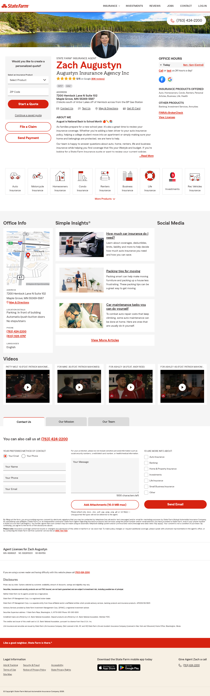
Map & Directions (19, 302)
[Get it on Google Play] (129, 667)
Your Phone (32, 456)
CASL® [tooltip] (68, 86)
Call (161, 70)
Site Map (7, 674)
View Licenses (167, 117)
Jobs (170, 6)
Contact (186, 6)
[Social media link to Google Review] (170, 79)
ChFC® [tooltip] (60, 86)
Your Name (11, 466)
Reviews (154, 6)
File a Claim (28, 126)
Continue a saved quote (28, 115)
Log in (202, 6)
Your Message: (81, 462)
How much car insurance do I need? (127, 235)
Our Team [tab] (109, 421)
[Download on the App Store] (107, 667)
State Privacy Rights (61, 670)
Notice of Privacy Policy (34, 670)
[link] (15, 6)
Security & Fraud (31, 665)
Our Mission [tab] (66, 421)
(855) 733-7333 (61, 531)
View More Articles (105, 340)
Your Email (14, 456)
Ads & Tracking (10, 665)
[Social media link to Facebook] (162, 79)
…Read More (146, 155)
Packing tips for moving (123, 271)
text (169, 70)
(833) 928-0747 (16, 336)
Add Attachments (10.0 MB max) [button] (105, 504)
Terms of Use (9, 670)
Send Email (175, 504)
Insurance (110, 6)
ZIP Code (15, 92)
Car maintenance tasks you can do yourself (126, 306)
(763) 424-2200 (16, 331)
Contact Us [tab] (24, 421)
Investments (134, 6)
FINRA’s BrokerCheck (171, 112)
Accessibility (57, 665)
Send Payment (28, 138)
